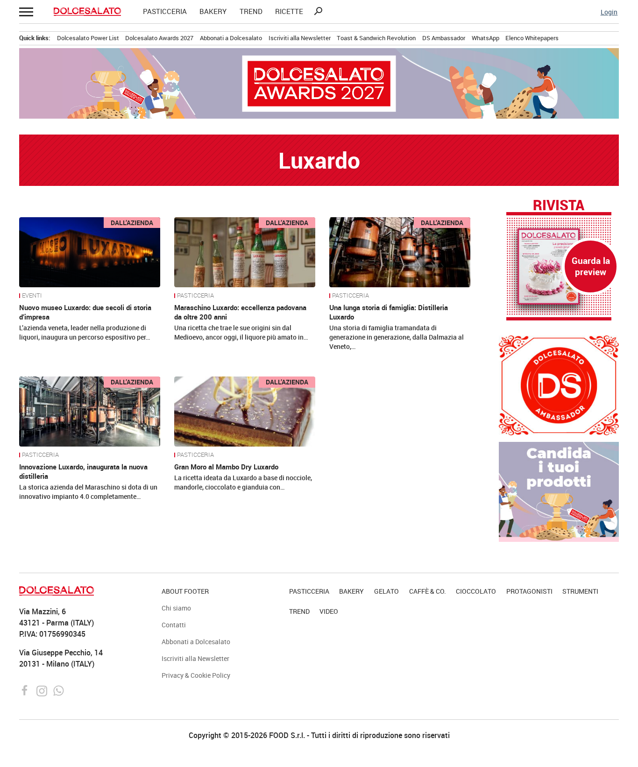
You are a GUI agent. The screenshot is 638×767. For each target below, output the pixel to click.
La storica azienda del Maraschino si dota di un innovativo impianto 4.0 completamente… (88, 492)
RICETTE (289, 11)
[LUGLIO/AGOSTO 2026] (558, 266)
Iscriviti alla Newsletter (300, 38)
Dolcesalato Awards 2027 (159, 38)
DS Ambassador (443, 38)
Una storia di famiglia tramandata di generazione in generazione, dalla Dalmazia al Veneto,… (396, 337)
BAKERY (213, 11)
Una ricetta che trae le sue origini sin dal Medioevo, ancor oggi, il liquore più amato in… (241, 332)
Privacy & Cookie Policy (196, 675)
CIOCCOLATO (476, 591)
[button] (25, 11)
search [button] (318, 11)
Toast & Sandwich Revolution (376, 38)
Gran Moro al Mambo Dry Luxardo (226, 466)
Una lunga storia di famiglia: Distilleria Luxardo (388, 312)
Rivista (558, 206)
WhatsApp (485, 38)
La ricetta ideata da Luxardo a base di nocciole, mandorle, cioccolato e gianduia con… (243, 482)
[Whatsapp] (58, 690)
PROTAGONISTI (529, 591)
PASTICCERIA (165, 11)
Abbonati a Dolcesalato (231, 38)
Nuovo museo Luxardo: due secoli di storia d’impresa (85, 312)
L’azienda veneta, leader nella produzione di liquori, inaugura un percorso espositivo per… (84, 332)
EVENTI (32, 295)
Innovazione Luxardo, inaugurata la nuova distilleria (83, 471)
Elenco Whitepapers (532, 38)
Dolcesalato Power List (88, 38)
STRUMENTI (580, 591)
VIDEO (328, 611)
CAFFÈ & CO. (427, 591)
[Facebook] (26, 690)
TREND (251, 11)
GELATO (386, 591)
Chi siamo (176, 608)
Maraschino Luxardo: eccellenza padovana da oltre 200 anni (240, 312)
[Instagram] (42, 690)
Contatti (174, 624)
